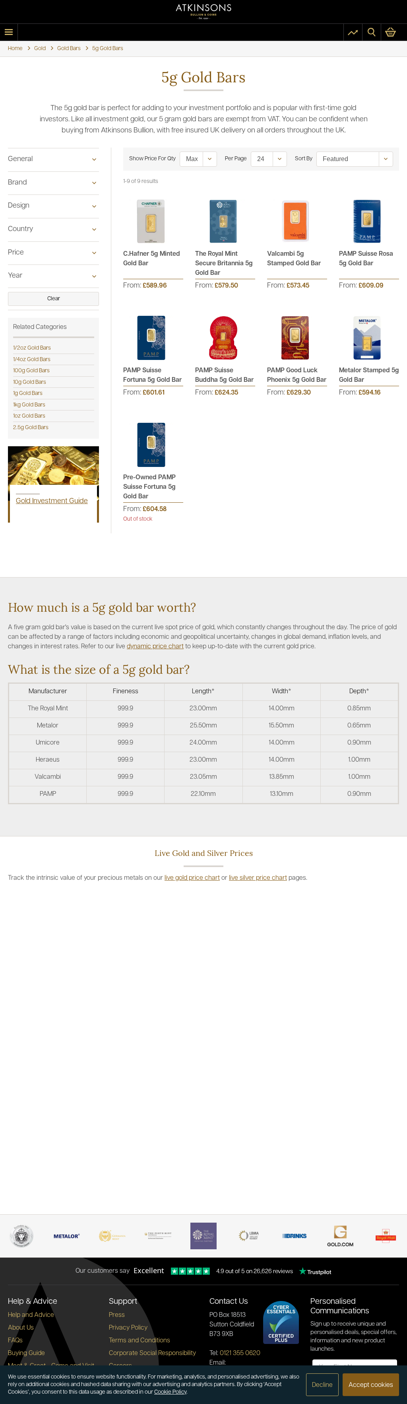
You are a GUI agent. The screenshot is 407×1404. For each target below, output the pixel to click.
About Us (21, 1328)
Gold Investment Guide (52, 501)
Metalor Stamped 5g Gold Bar (369, 375)
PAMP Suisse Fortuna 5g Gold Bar (152, 375)
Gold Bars (69, 49)
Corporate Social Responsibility (152, 1353)
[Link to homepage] (203, 11)
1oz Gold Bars (29, 416)
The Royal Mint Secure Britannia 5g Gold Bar (224, 263)
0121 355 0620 (240, 1353)
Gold (40, 49)
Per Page (236, 159)
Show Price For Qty (152, 159)
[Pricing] (353, 32)
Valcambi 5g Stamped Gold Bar (294, 259)
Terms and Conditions (139, 1341)
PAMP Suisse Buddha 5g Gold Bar (224, 375)
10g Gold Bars (29, 382)
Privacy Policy (128, 1328)
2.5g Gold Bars (30, 428)
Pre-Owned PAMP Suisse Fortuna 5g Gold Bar (149, 487)
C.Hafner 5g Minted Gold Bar (151, 259)
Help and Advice (31, 1315)
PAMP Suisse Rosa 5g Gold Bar (366, 259)
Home (15, 49)
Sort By (303, 159)
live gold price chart (192, 878)
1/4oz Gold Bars (31, 360)
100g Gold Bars (31, 371)
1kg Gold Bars (29, 405)
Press (117, 1315)
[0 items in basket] (394, 32)
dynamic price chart (155, 647)
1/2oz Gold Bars (32, 348)
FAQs (15, 1341)
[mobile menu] (8, 32)
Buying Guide (26, 1353)
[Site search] (371, 32)
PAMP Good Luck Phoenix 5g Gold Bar (296, 375)
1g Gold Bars (28, 394)
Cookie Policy (170, 1392)
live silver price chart (258, 878)
